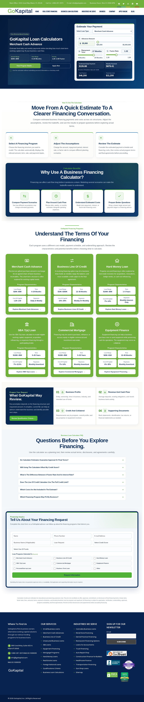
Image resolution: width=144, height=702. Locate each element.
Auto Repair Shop (82, 653)
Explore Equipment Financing (116, 372)
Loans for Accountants (85, 645)
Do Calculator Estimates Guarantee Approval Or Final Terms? (44, 460)
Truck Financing (82, 648)
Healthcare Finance (83, 660)
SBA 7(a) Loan (21, 563)
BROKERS (102, 11)
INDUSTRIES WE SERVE (89, 11)
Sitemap (79, 672)
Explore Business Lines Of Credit (71, 309)
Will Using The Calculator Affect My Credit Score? (39, 467)
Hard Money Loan (102, 558)
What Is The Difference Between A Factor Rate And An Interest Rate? (47, 475)
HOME (37, 11)
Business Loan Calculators (53, 672)
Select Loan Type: (83, 31)
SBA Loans (47, 645)
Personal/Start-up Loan (23, 568)
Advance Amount (88, 39)
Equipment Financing (51, 648)
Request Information (72, 575)
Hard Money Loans (50, 656)
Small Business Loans (51, 629)
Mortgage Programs (51, 653)
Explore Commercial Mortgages (71, 372)
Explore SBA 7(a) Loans (26, 372)
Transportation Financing (86, 664)
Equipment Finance (103, 563)
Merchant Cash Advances (53, 633)
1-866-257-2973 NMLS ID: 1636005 (24, 653)
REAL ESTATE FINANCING (50, 11)
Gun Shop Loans (82, 668)
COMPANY (112, 11)
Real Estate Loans (50, 660)
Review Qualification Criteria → (23, 418)
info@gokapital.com (19, 658)
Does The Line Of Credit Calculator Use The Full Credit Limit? (44, 482)
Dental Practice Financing (86, 637)
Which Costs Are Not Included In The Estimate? (38, 490)
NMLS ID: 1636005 (14, 662)
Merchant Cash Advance (24, 558)
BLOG (132, 11)
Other (98, 568)
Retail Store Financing (84, 633)
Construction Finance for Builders (89, 656)
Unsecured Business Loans (53, 641)
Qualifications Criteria (51, 668)
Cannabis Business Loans (86, 629)
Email (109, 632)
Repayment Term (85, 51)
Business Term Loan (63, 568)
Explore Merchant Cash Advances (26, 309)
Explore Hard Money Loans (116, 309)
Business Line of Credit (52, 637)
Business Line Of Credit (64, 558)
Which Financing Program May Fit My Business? (39, 497)
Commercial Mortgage (63, 563)
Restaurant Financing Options (88, 641)
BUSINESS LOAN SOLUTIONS (69, 11)
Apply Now (56, 66)
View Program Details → (25, 66)
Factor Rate (114, 51)
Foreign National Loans (52, 664)
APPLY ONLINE (123, 11)
